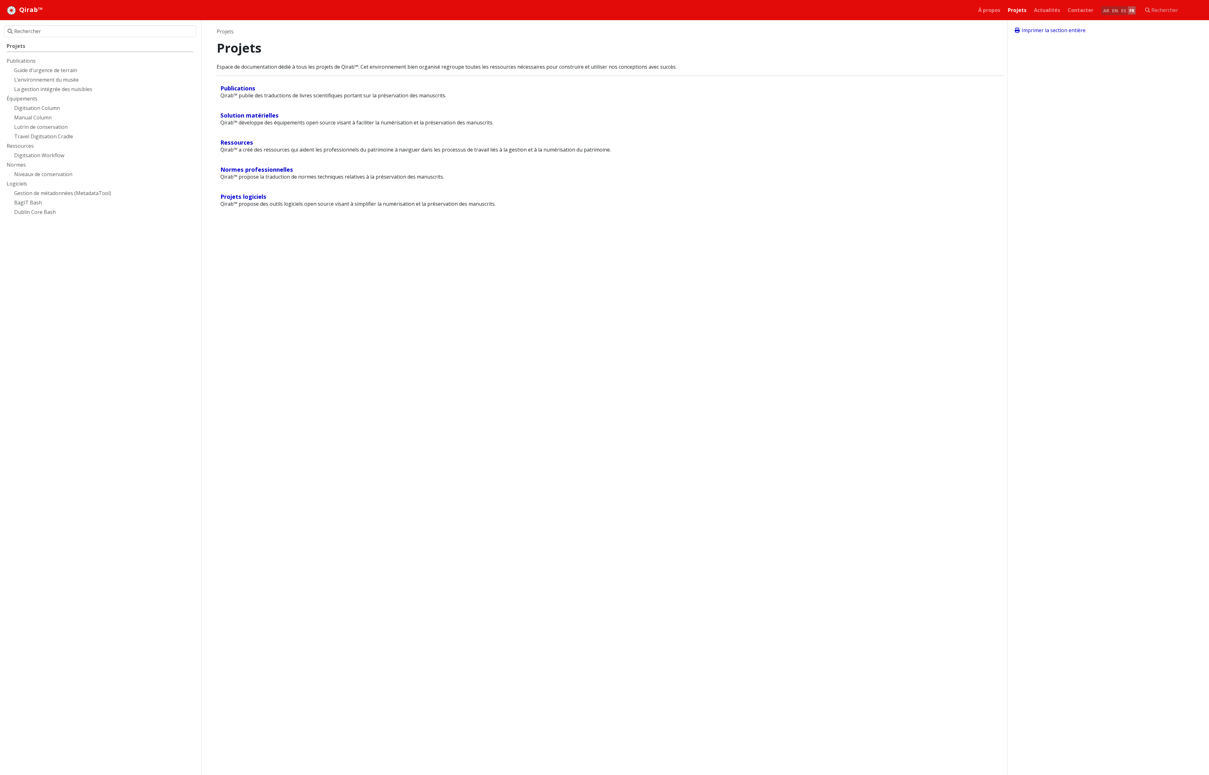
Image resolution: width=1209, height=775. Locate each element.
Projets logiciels (243, 196)
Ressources (236, 142)
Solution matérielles (249, 115)
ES (1123, 11)
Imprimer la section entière (1053, 30)
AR (1106, 11)
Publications (237, 88)
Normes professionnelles (256, 169)
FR (1131, 11)
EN (1115, 11)
